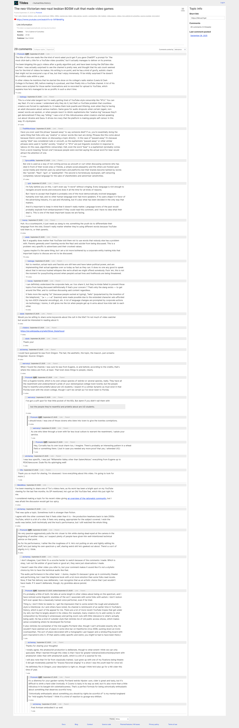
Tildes (23, 3)
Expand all (50, 49)
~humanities (38, 3)
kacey (25, 220)
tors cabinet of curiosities (131, 16)
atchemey (24, 349)
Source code (106, 724)
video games (77, 16)
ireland (24, 16)
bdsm (70, 16)
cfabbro (26, 328)
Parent (51, 97)
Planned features (126, 724)
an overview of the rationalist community (87, 498)
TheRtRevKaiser (29, 129)
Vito (21, 470)
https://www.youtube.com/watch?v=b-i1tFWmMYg (40, 19)
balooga (23, 97)
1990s (57, 16)
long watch (156, 16)
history (47, 3)
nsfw (20, 16)
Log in (223, 2)
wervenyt (26, 363)
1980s (52, 16)
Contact (90, 724)
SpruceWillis (30, 160)
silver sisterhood (43, 16)
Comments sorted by (166, 50)
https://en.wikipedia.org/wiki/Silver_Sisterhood (42, 331)
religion (30, 16)
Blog (76, 724)
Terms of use (172, 724)
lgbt (99, 16)
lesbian (103, 16)
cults (35, 16)
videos (119, 16)
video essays (111, 16)
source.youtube (145, 16)
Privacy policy (154, 724)
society (85, 16)
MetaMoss (21, 485)
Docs (63, 724)
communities (92, 16)
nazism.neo (64, 16)
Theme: (112, 719)
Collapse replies (39, 49)
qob (29, 183)
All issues (136, 724)
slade (27, 237)
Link (48, 54)
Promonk (39, 13)
